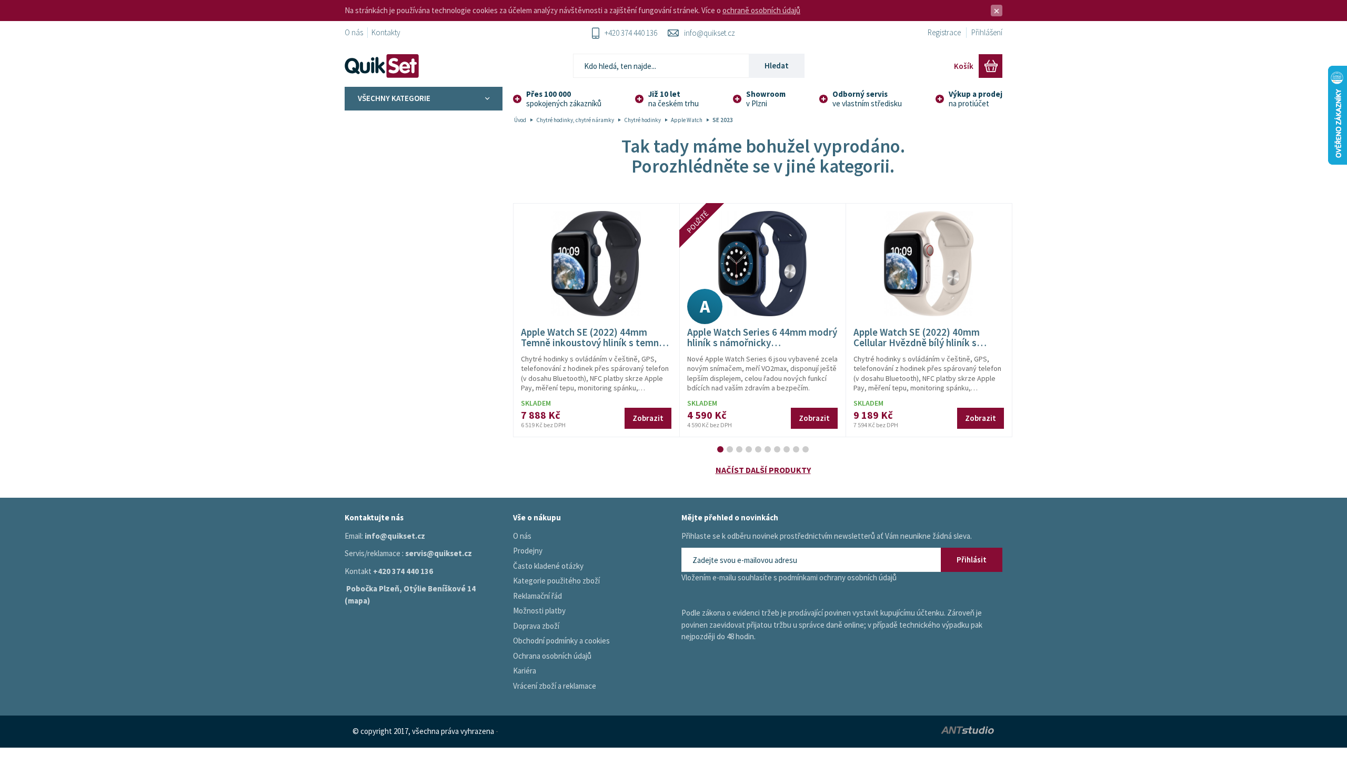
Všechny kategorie (394, 98)
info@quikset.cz (709, 33)
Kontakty (385, 32)
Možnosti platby (539, 611)
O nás (354, 32)
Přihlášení (986, 32)
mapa (357, 601)
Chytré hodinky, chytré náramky (575, 120)
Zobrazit (648, 418)
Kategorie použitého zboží (556, 581)
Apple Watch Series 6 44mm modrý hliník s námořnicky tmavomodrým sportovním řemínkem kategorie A (762, 348)
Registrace (944, 32)
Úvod (520, 120)
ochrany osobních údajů (858, 577)
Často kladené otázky (548, 566)
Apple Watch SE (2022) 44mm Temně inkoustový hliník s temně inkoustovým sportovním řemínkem (592, 348)
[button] (720, 449)
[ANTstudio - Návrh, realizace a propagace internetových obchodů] (892, 732)
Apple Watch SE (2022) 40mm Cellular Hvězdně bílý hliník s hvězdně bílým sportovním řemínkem (916, 348)
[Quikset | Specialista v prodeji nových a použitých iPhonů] (384, 66)
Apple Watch (686, 120)
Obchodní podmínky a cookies (561, 641)
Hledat (777, 66)
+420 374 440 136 (631, 33)
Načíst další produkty (763, 470)
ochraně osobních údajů (761, 10)
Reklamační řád (537, 596)
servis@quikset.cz (438, 553)
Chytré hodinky (642, 120)
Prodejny (527, 551)
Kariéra (524, 671)
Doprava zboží (536, 626)
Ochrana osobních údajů (552, 656)
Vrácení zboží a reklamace (554, 686)
